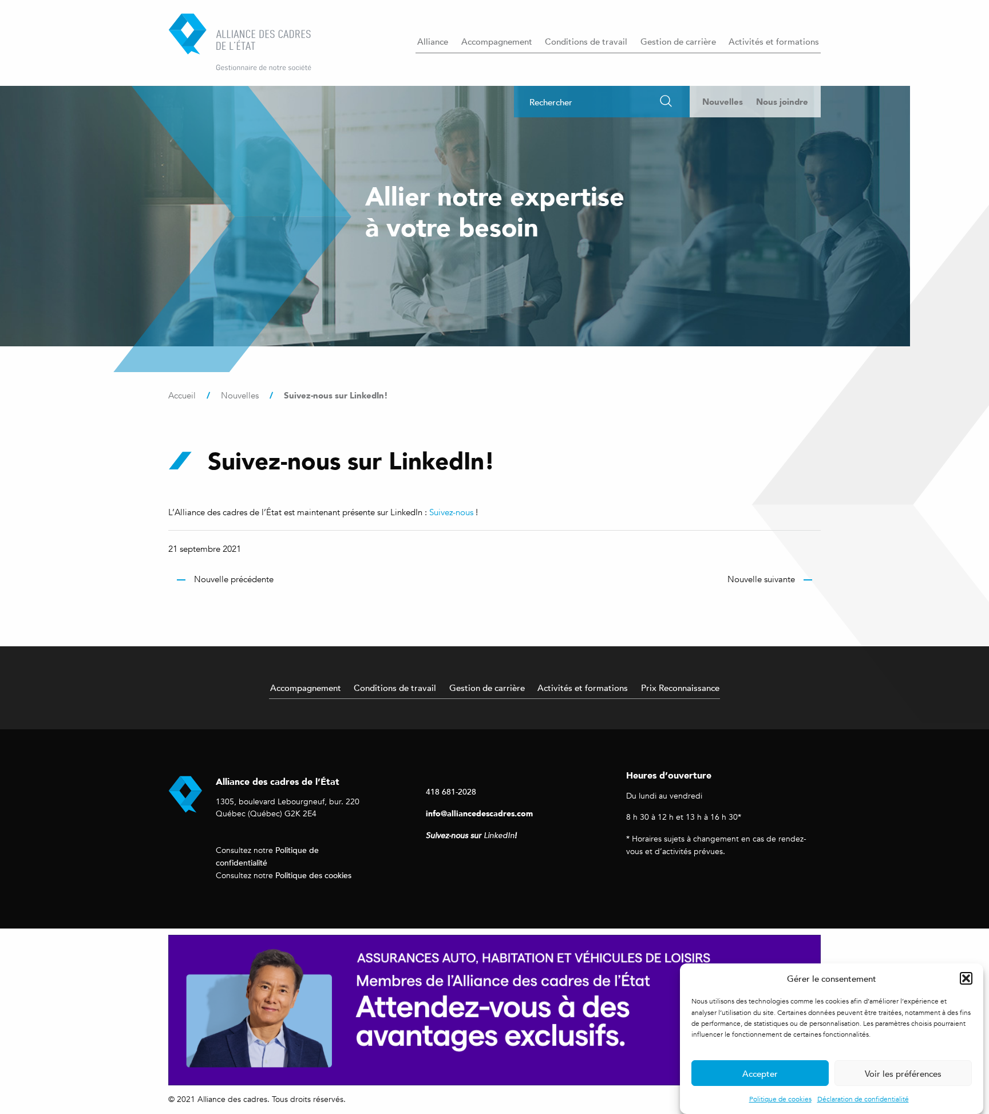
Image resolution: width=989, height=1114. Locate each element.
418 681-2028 (451, 791)
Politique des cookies (313, 875)
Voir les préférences (903, 1073)
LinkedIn (499, 835)
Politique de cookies (780, 1099)
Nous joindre (782, 101)
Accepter (760, 1073)
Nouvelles (722, 101)
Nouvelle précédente (234, 579)
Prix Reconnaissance (680, 687)
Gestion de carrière (678, 41)
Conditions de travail (586, 41)
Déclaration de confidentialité (863, 1099)
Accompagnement (496, 41)
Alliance (432, 41)
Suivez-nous (451, 512)
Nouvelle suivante (761, 579)
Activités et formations (774, 41)
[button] (966, 978)
